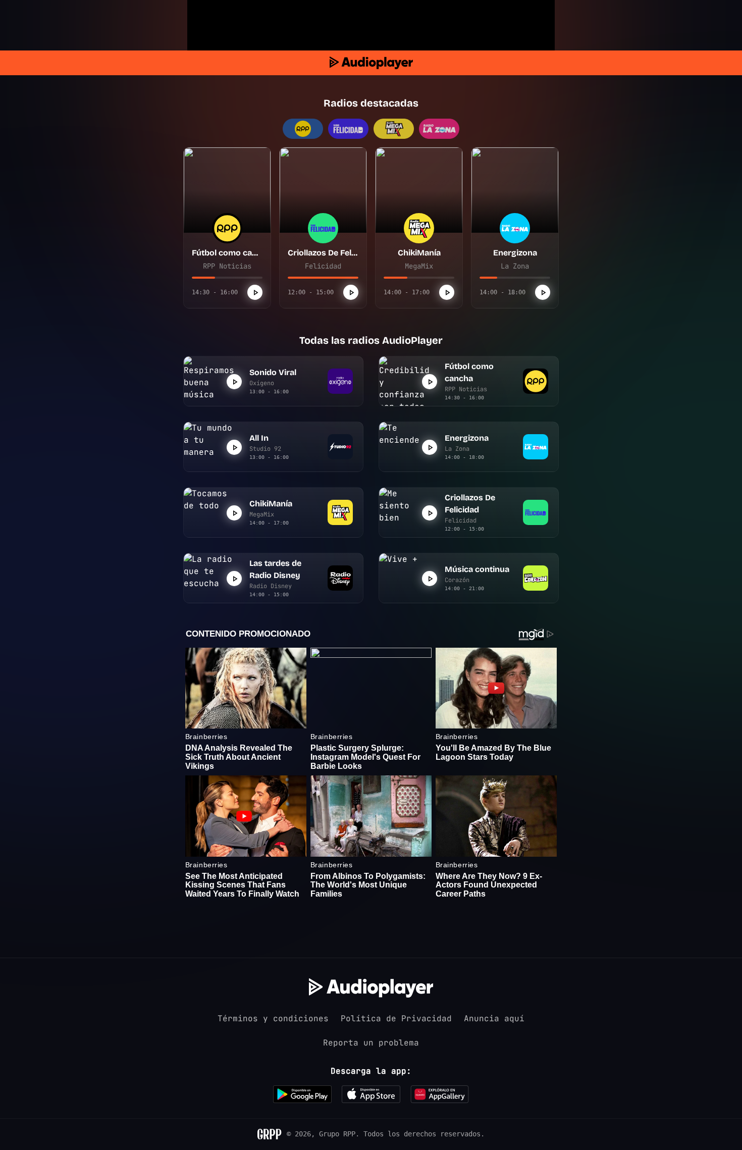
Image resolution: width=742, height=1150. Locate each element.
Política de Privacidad (396, 1018)
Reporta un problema (371, 1042)
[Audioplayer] (371, 63)
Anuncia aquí (494, 1018)
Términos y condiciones (273, 1018)
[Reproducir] (254, 292)
